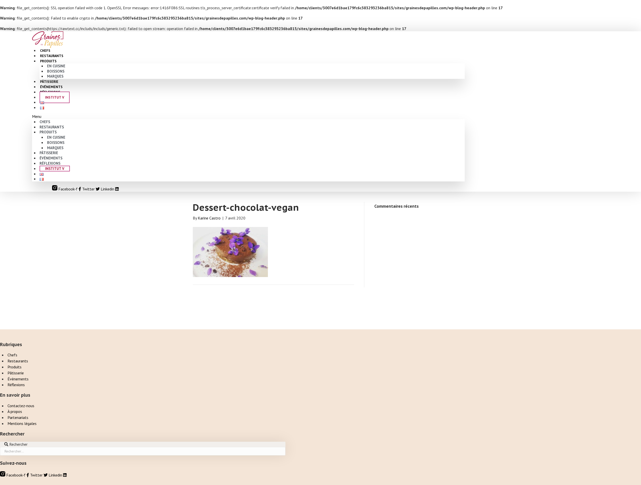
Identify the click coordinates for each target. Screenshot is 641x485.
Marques (55, 147)
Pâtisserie (49, 152)
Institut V (54, 97)
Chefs (45, 121)
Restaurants (52, 127)
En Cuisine (56, 66)
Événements (51, 158)
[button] (248, 116)
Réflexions (50, 163)
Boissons (55, 71)
